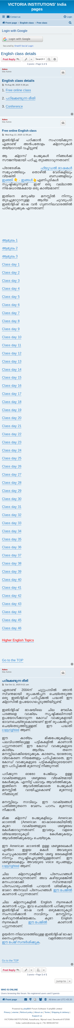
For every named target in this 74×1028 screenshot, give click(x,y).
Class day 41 (11, 587)
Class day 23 (11, 442)
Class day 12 (11, 353)
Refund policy (26, 1012)
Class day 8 (11, 321)
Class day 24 (11, 450)
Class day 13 (11, 361)
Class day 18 (11, 402)
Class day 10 (11, 337)
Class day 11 (11, 345)
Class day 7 (11, 313)
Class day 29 (11, 491)
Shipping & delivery (60, 1012)
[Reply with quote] (63, 72)
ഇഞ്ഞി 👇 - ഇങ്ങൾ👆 (19, 180)
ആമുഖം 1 (10, 240)
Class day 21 (11, 426)
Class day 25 (11, 458)
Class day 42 (11, 596)
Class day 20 (11, 418)
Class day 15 (11, 377)
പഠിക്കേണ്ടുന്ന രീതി (20, 98)
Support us (37, 1016)
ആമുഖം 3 (10, 256)
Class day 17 (11, 394)
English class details (18, 53)
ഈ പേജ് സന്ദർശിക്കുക (20, 942)
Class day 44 (11, 612)
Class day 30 (11, 499)
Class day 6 (11, 305)
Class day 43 (11, 604)
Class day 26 (11, 466)
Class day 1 (11, 264)
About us (38, 1012)
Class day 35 (11, 539)
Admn (4, 69)
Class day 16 (11, 385)
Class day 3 (11, 281)
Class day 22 (11, 434)
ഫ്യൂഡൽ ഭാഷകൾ (56, 168)
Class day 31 (11, 507)
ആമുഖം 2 (10, 248)
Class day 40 (11, 580)
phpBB (26, 1009)
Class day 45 (11, 620)
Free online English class (19, 130)
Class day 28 (11, 482)
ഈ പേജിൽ (62, 890)
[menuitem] (14, 16)
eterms (15, 1012)
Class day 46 (11, 628)
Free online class (18, 90)
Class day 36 (11, 547)
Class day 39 (11, 571)
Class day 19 (11, 410)
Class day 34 (11, 531)
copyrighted (10, 730)
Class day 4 (11, 288)
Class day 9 (11, 329)
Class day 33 (11, 523)
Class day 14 (11, 369)
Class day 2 (11, 272)
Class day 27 (11, 474)
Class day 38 (11, 563)
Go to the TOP (12, 660)
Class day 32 (11, 515)
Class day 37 (11, 555)
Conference (14, 106)
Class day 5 (11, 297)
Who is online (9, 989)
